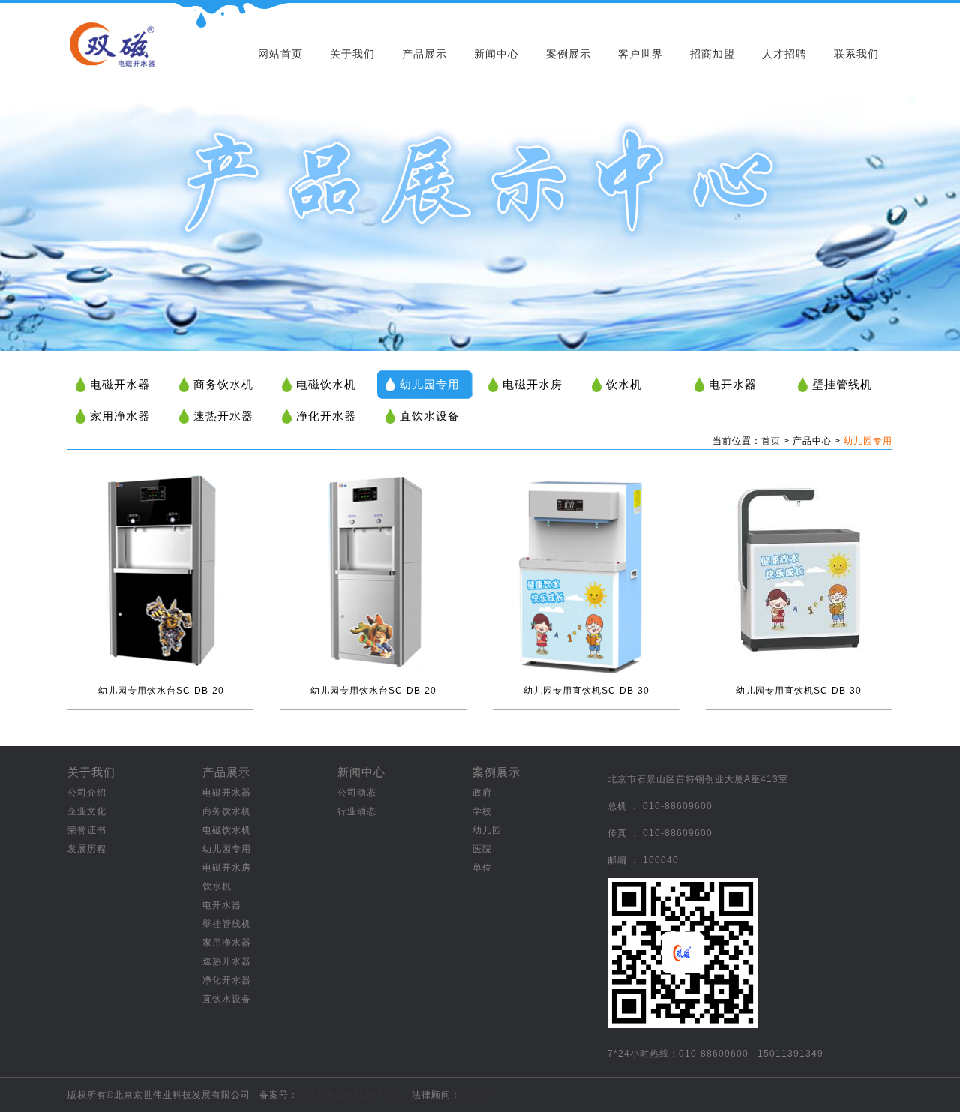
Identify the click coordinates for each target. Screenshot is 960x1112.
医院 (482, 849)
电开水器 (733, 384)
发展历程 (87, 849)
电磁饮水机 (326, 384)
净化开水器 (326, 415)
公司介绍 (87, 792)
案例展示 (568, 54)
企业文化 (87, 811)
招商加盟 (712, 54)
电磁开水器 (120, 384)
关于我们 (352, 54)
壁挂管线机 (842, 384)
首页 (771, 441)
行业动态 (357, 811)
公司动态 (357, 792)
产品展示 (424, 54)
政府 (482, 792)
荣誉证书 (87, 830)
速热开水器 (224, 415)
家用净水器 (120, 415)
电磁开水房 (532, 384)
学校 (482, 811)
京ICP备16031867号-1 (350, 1095)
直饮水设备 (430, 415)
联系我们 (856, 54)
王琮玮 (475, 1095)
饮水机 (624, 384)
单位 (482, 867)
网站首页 (280, 54)
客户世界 (640, 54)
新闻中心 (496, 54)
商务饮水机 (224, 384)
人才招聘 (784, 54)
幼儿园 (487, 830)
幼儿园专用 (430, 384)
